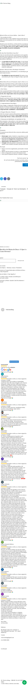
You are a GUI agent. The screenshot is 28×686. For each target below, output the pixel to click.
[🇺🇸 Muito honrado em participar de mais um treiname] (7, 324)
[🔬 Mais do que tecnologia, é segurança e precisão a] (20, 316)
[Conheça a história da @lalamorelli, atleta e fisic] (7, 355)
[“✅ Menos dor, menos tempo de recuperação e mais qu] (20, 324)
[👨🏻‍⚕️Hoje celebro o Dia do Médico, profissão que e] (20, 331)
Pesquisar (21, 260)
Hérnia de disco (4, 33)
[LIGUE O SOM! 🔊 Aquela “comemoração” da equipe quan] (20, 355)
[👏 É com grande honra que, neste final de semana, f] (7, 339)
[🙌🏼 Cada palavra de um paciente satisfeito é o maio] (7, 331)
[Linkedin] (6, 642)
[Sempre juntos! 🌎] (7, 347)
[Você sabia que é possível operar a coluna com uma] (7, 316)
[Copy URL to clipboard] (12, 178)
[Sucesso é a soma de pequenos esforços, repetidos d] (20, 347)
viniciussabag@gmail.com (7, 637)
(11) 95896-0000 (5, 640)
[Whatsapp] (8, 642)
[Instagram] (3, 642)
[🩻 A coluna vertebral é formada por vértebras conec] (20, 339)
